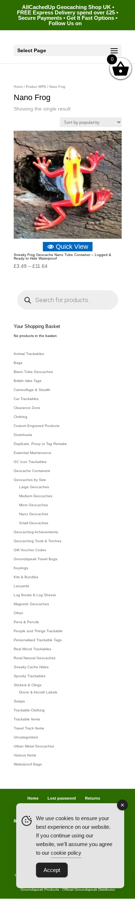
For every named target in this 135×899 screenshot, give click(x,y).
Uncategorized (26, 737)
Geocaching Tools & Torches (37, 541)
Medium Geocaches (35, 496)
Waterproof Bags (28, 764)
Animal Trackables (29, 354)
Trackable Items (27, 719)
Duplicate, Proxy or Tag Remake (40, 444)
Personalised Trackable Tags (38, 640)
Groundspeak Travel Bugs (35, 559)
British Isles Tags (27, 381)
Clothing (20, 417)
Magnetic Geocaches (31, 604)
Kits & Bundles (26, 577)
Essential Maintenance (32, 453)
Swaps (19, 701)
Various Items (25, 755)
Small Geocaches (33, 523)
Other (18, 613)
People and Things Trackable (38, 631)
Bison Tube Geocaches (33, 372)
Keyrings (21, 568)
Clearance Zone (27, 408)
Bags (18, 363)
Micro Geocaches (33, 505)
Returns (92, 798)
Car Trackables (26, 399)
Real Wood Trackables (32, 649)
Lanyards (21, 586)
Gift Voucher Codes (30, 550)
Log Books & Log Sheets (35, 595)
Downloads (23, 435)
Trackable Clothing (29, 710)
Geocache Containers (32, 471)
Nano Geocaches (33, 514)
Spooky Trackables (29, 676)
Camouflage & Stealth (32, 390)
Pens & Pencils (26, 622)
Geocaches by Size (30, 480)
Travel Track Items (29, 728)
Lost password (62, 798)
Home (18, 87)
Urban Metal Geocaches (34, 746)
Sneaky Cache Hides (31, 667)
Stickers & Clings (27, 685)
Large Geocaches (34, 487)
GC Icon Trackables (30, 462)
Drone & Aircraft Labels (38, 692)
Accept (52, 870)
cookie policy (66, 853)
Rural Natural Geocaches (34, 658)
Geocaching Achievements (36, 532)
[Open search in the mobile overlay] (68, 300)
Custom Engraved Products (36, 426)
